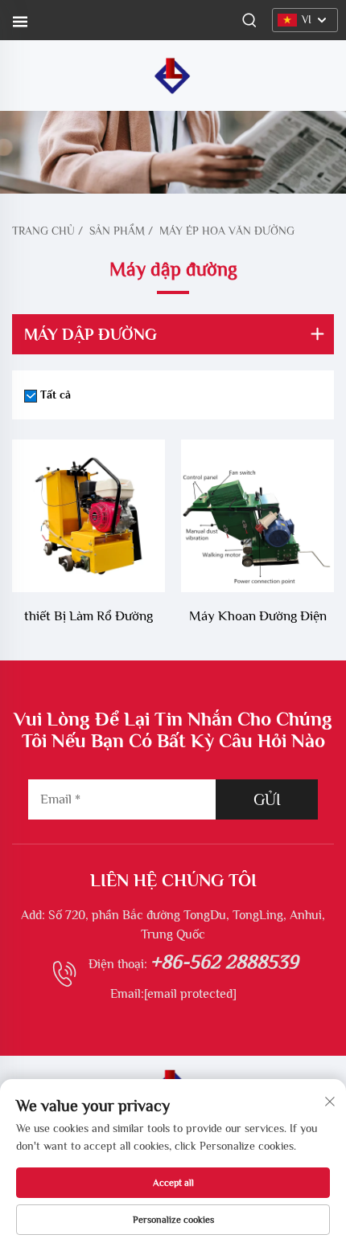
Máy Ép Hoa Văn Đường (227, 230)
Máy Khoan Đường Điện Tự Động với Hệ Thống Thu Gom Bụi (258, 618)
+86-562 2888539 (224, 961)
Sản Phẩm (117, 230)
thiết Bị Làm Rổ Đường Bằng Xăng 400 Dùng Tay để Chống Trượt (89, 618)
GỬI (267, 799)
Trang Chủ (43, 230)
